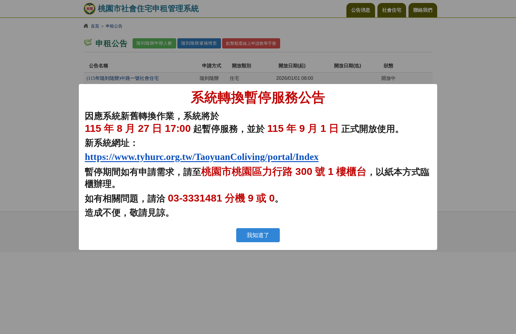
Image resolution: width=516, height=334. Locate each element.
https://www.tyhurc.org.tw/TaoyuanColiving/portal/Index (202, 156)
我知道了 (258, 235)
